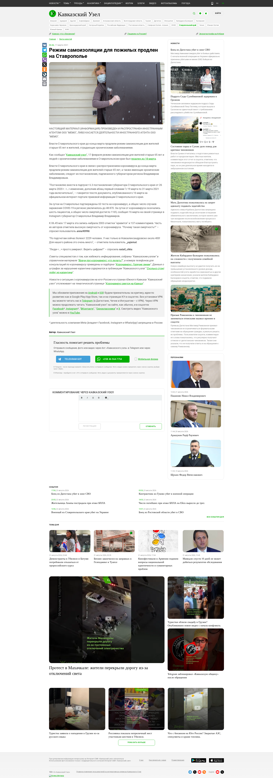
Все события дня (215, 517)
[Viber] (44, 59)
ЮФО (67, 29)
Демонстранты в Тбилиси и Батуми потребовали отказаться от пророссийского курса (68, 562)
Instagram (72, 308)
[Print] (44, 84)
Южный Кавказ (56, 29)
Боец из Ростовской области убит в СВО (161, 512)
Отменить (151, 426)
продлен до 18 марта (143, 158)
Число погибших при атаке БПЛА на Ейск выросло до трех (171, 503)
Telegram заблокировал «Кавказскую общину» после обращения (193, 675)
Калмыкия (200, 21)
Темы (66, 3)
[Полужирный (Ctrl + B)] (81, 397)
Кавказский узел (76, 154)
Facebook (58, 308)
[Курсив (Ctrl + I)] (87, 397)
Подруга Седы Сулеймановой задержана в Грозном (194, 98)
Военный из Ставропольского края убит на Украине (80, 512)
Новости (54, 3)
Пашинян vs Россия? (137, 34)
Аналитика (93, 3)
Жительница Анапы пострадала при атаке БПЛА (78, 503)
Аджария (63, 21)
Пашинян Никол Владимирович (188, 395)
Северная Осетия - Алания (158, 25)
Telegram (87, 300)
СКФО (173, 25)
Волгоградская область (133, 21)
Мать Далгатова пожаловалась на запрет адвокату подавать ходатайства (193, 204)
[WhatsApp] (44, 55)
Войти (218, 13)
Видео (152, 3)
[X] (44, 64)
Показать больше (137, 742)
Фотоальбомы (169, 3)
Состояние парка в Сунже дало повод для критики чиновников (193, 148)
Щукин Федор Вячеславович (186, 474)
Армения (96, 21)
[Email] (44, 79)
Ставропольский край (187, 25)
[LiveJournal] (44, 74)
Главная (52, 39)
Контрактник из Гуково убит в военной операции (166, 493)
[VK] (44, 45)
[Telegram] (44, 50)
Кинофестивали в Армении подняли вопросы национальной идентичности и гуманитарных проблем (158, 564)
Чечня (201, 25)
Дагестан (157, 21)
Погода (186, 3)
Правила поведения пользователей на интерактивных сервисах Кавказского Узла (108, 772)
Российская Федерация (116, 25)
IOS (102, 292)
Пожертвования (177, 760)
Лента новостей (65, 39)
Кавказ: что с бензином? (63, 34)
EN (223, 3)
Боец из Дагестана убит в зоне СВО (190, 49)
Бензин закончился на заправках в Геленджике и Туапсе (113, 560)
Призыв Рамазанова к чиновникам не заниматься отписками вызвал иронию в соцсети (193, 318)
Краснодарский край (78, 25)
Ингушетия (168, 21)
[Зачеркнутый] (99, 397)
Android (92, 292)
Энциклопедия (112, 3)
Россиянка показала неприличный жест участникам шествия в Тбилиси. (130, 734)
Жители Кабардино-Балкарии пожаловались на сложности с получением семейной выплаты (195, 259)
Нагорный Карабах (96, 25)
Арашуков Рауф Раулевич (185, 435)
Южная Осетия (213, 25)
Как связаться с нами (157, 760)
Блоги (141, 3)
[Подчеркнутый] (93, 397)
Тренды (78, 3)
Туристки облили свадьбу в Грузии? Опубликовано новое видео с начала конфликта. (194, 623)
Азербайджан (84, 21)
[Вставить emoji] (106, 397)
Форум (129, 3)
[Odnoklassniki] (44, 69)
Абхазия (53, 21)
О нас (141, 760)
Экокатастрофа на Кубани (211, 34)
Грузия (148, 21)
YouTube (75, 312)
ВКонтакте (87, 308)
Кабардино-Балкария (184, 21)
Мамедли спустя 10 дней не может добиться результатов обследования (202, 560)
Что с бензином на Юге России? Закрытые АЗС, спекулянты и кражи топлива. (194, 734)
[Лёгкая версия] (212, 3)
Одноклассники (105, 308)
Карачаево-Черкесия (58, 25)
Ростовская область (137, 25)
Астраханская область (112, 21)
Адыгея (73, 21)
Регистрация (89, 426)
